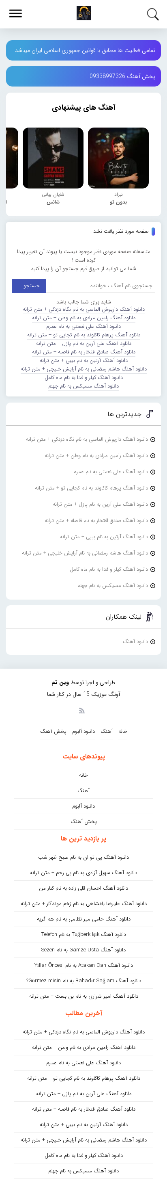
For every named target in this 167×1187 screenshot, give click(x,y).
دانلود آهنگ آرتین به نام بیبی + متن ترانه (84, 360)
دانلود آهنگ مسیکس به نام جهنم (83, 386)
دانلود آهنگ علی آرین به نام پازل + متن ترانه (83, 343)
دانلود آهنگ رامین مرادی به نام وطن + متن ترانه (83, 318)
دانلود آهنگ (135, 641)
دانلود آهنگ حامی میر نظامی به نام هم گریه (84, 919)
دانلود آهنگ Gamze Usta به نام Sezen (83, 950)
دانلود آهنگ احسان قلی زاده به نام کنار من (83, 888)
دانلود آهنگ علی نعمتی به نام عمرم (83, 326)
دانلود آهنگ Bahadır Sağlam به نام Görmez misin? (83, 981)
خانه (122, 731)
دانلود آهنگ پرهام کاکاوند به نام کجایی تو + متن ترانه (83, 335)
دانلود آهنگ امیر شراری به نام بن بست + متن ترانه (83, 996)
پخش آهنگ (53, 731)
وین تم (60, 682)
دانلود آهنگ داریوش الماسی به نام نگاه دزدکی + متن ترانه (84, 309)
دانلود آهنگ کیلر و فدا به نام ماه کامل (84, 377)
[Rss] (81, 710)
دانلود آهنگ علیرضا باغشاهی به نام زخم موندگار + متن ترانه (84, 903)
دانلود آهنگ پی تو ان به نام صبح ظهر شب (83, 857)
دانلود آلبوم (83, 731)
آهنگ (107, 731)
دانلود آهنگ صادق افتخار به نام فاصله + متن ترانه (83, 352)
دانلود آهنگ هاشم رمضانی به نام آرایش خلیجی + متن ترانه (84, 369)
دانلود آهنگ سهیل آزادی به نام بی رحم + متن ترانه (83, 873)
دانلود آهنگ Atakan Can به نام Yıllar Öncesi (83, 965)
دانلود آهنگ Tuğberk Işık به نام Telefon (83, 934)
